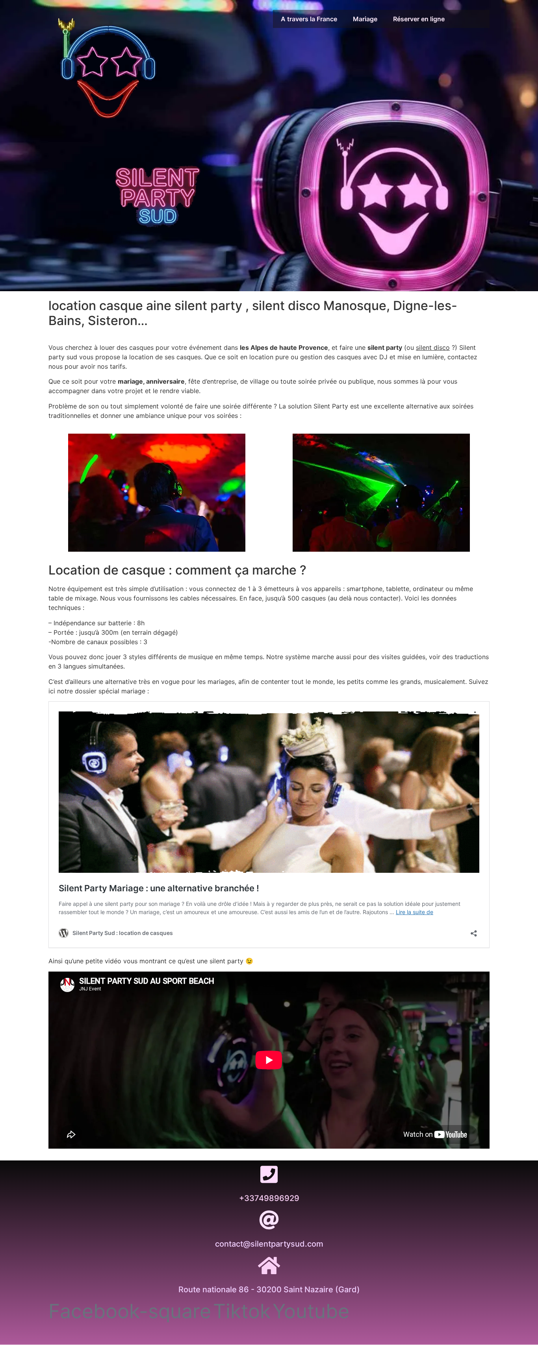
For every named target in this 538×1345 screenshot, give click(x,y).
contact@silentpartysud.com (269, 1244)
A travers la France (309, 19)
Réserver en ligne (419, 19)
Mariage (365, 19)
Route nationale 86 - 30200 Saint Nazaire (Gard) (269, 1289)
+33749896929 (269, 1198)
